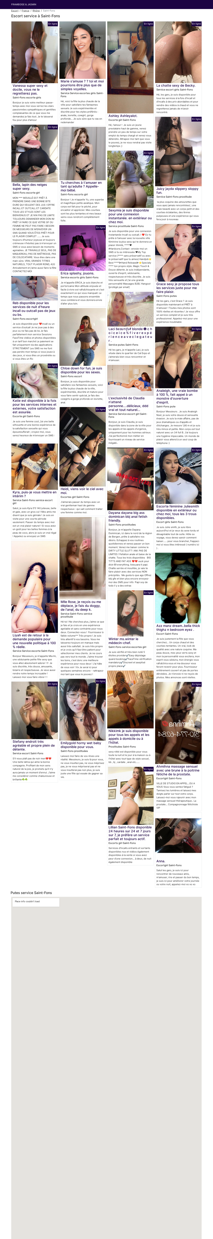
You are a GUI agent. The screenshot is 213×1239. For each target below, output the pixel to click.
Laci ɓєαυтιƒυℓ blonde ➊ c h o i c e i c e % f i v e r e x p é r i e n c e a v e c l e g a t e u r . (130, 335)
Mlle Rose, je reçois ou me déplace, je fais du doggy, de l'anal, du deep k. (81, 605)
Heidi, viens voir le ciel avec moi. (82, 491)
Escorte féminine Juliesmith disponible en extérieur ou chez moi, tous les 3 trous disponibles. (177, 512)
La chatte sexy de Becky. (176, 85)
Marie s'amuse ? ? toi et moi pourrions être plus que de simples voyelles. (82, 85)
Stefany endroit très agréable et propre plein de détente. (34, 745)
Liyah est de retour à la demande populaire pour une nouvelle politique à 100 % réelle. (34, 641)
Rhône (36, 10)
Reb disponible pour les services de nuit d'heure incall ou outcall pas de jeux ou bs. (34, 309)
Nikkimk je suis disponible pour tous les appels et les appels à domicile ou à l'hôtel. (129, 736)
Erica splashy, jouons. (77, 273)
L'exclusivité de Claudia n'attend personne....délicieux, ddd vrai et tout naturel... (128, 404)
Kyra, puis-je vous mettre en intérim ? (34, 494)
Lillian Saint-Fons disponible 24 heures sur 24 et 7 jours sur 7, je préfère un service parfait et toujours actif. (130, 833)
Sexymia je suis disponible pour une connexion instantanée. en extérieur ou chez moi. (130, 216)
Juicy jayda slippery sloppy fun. (177, 191)
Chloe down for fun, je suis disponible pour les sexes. (81, 370)
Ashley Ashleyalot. (123, 116)
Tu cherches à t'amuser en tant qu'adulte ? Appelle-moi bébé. (81, 186)
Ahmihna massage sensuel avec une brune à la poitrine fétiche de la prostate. (177, 770)
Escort (14, 10)
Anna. (160, 861)
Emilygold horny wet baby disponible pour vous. (81, 745)
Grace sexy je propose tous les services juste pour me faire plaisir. (177, 288)
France (25, 10)
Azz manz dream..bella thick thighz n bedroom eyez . (178, 628)
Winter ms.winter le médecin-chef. (123, 641)
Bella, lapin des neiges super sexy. (30, 186)
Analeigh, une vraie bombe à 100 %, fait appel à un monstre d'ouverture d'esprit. (177, 396)
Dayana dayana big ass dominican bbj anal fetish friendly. (128, 516)
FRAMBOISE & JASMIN (23, 4)
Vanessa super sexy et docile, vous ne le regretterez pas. (30, 89)
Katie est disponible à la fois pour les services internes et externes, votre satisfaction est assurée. (34, 406)
